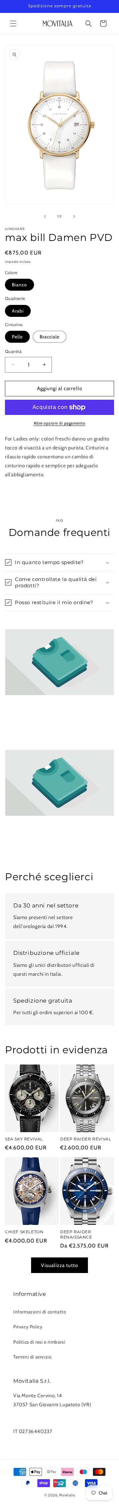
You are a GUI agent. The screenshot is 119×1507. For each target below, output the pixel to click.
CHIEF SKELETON (24, 1231)
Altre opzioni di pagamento (59, 423)
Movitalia (67, 1495)
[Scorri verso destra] (74, 216)
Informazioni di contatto (39, 1312)
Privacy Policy (27, 1327)
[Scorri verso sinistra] (45, 216)
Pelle (17, 337)
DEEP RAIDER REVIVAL (85, 1138)
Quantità (13, 351)
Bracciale (50, 337)
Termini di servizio (32, 1357)
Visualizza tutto (59, 1265)
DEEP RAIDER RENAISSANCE (76, 1234)
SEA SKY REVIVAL (24, 1138)
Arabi (18, 311)
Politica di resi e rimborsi (39, 1342)
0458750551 (28, 1414)
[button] (13, 23)
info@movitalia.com (35, 1422)
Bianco (19, 285)
